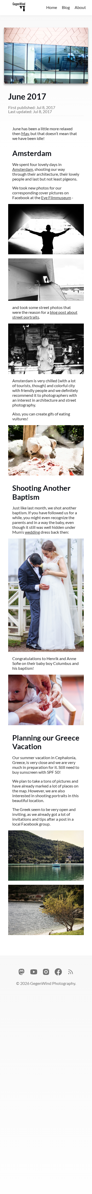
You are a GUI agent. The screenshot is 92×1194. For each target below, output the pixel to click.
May (25, 133)
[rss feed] (70, 972)
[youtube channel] (34, 972)
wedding (32, 532)
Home (51, 7)
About (80, 7)
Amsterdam (22, 169)
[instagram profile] (46, 972)
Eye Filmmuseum (56, 197)
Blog (66, 7)
